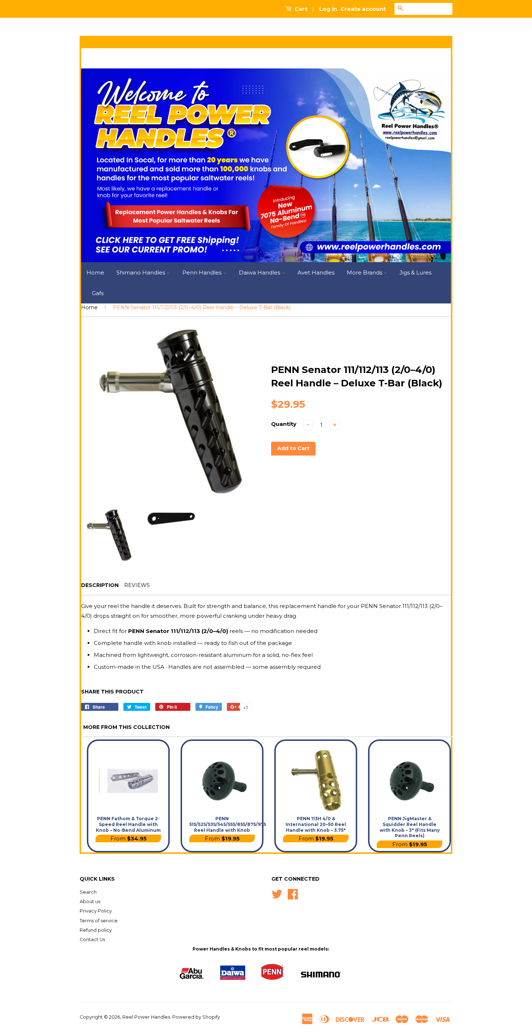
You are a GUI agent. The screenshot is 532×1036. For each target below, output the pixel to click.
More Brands (365, 272)
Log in (328, 8)
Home (95, 272)
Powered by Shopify (196, 1017)
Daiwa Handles (260, 272)
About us (90, 901)
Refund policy (96, 930)
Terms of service (99, 920)
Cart (300, 8)
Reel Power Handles (146, 1017)
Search (88, 892)
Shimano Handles (141, 272)
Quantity (283, 423)
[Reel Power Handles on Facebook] (292, 893)
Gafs (98, 293)
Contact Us (92, 939)
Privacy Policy (96, 911)
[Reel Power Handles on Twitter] (276, 893)
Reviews (137, 585)
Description (100, 585)
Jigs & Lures (415, 272)
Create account (363, 8)
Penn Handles (202, 272)
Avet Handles (315, 272)
